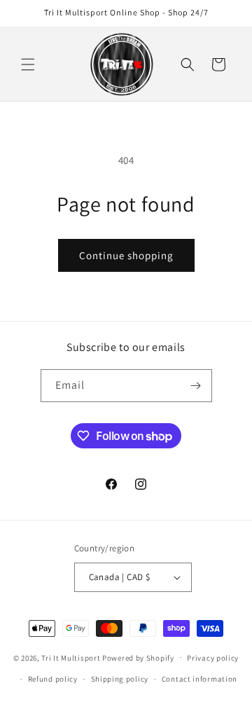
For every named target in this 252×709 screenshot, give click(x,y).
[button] (28, 64)
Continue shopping (126, 255)
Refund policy (53, 679)
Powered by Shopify (138, 657)
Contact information (199, 679)
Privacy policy (213, 658)
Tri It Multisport (70, 657)
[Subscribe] (196, 385)
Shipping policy (120, 679)
